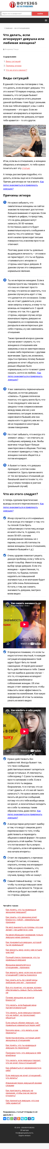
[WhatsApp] (11, 1118)
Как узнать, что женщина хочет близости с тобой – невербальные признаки (22, 919)
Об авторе (24, 1130)
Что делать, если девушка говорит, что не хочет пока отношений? (23, 1061)
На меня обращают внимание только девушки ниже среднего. (24, 936)
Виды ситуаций (13, 61)
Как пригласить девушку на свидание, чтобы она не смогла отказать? (21, 1093)
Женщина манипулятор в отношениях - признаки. (18, 966)
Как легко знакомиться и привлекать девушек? (23, 185)
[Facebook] (29, 1118)
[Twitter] (32, 1118)
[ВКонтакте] (4, 1118)
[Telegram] (8, 1118)
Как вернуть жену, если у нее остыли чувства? (24, 951)
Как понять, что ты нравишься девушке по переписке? (21, 1046)
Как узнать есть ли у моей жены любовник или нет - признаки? (21, 981)
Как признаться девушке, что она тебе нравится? (22, 1101)
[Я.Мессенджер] (25, 1118)
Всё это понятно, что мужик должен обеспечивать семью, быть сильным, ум (24, 990)
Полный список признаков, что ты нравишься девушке (23, 958)
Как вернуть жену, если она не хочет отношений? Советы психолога (24, 973)
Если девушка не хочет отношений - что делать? (24, 1076)
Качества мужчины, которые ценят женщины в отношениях (23, 1038)
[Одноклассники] (18, 1118)
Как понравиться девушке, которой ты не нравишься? (23, 943)
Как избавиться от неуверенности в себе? (23, 1069)
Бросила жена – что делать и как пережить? (22, 1031)
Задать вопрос (24, 1135)
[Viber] (15, 1118)
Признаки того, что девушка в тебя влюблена (23, 1054)
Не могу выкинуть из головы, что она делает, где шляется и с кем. (24, 928)
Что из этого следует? (16, 70)
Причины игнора (13, 66)
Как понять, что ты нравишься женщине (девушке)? (21, 910)
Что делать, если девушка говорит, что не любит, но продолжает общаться (23, 1015)
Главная (8, 28)
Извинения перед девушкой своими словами (24, 1084)
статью (26, 168)
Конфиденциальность (24, 1133)
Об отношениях (22, 28)
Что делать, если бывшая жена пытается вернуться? (21, 1006)
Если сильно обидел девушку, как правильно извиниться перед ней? (23, 1023)
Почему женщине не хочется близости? (20, 998)
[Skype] (22, 1118)
